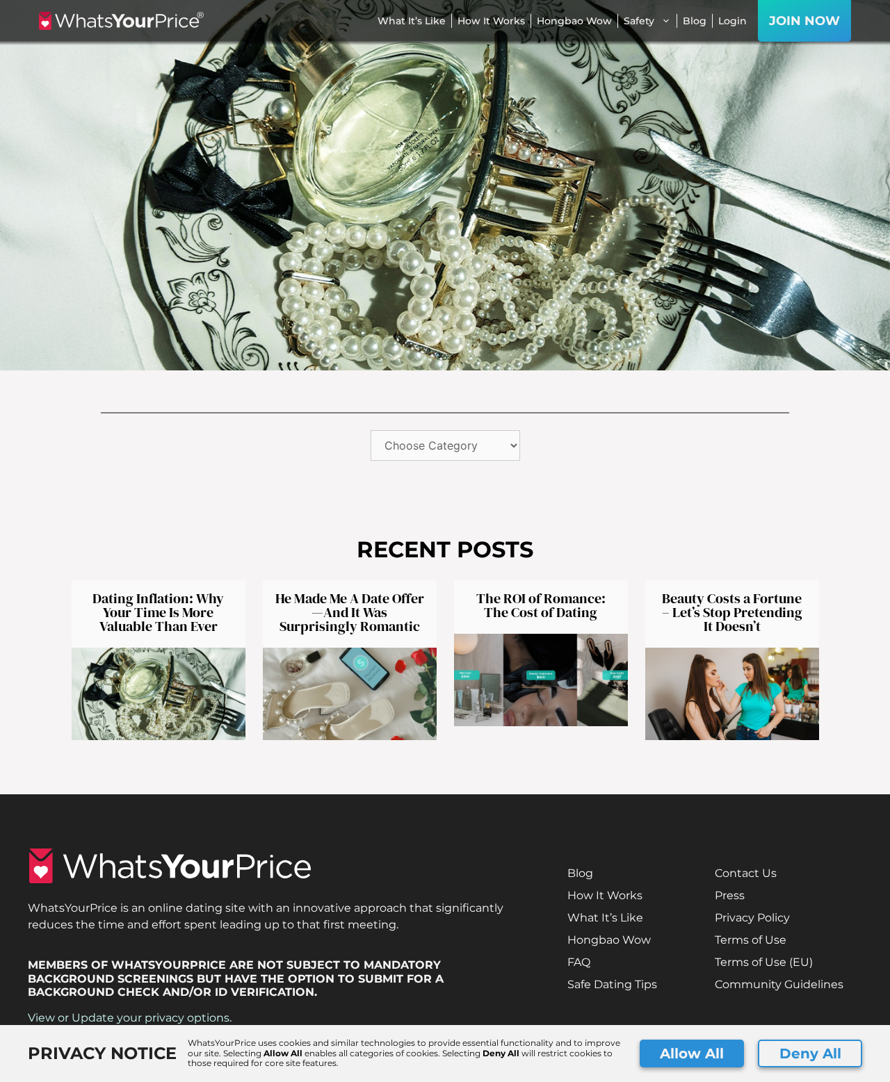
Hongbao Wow (574, 21)
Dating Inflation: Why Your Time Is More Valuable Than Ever (158, 612)
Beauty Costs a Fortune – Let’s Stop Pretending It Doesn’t (732, 612)
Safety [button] (639, 21)
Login (732, 21)
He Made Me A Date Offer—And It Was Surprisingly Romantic (349, 612)
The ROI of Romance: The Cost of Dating (541, 605)
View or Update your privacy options (128, 1017)
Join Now (804, 20)
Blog (694, 21)
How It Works (491, 21)
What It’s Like (412, 21)
